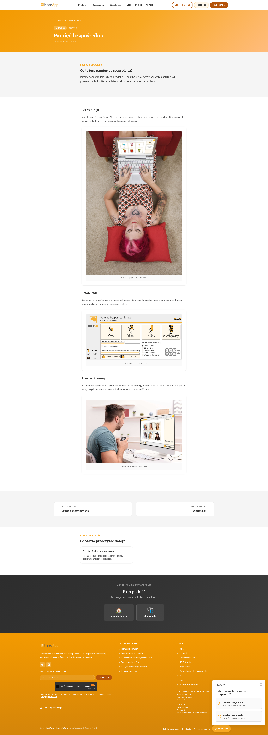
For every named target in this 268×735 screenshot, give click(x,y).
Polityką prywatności (49, 697)
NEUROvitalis (184, 662)
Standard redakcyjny (187, 684)
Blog (129, 5)
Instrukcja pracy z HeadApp (132, 653)
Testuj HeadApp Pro (129, 662)
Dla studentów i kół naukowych (192, 671)
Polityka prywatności (171, 729)
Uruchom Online (182, 5)
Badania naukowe (186, 658)
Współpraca (115, 5)
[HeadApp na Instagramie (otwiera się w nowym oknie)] (48, 664)
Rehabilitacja (98, 5)
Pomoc (138, 5)
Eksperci (182, 653)
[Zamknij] (261, 684)
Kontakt (149, 5)
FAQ (180, 675)
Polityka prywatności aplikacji (133, 667)
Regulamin (186, 729)
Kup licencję (219, 5)
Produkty (82, 5)
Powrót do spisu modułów (69, 21)
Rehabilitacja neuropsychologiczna (135, 658)
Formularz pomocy (128, 649)
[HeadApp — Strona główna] (49, 5)
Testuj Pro (201, 5)
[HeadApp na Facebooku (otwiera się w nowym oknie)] (42, 664)
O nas (181, 649)
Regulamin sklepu (128, 671)
